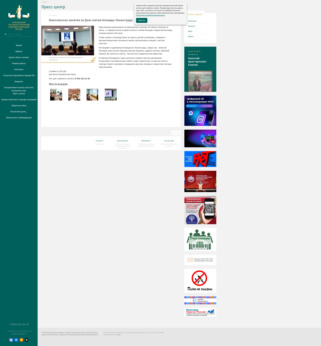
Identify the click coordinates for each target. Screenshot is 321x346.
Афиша (18, 51)
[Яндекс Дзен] (26, 340)
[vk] (16, 340)
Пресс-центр (19, 94)
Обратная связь (18, 106)
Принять (141, 20)
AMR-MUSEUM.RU (122, 141)
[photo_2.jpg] (74, 94)
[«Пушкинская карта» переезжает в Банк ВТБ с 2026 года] (200, 140)
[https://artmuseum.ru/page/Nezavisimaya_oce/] (200, 262)
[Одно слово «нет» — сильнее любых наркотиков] (200, 161)
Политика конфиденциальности (150, 15)
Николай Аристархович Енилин (197, 61)
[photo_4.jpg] (111, 94)
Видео (190, 36)
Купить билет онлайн (19, 57)
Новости (191, 26)
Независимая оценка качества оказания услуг (18, 89)
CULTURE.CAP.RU (169, 141)
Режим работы (19, 63)
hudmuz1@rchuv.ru (18, 334)
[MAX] (11, 340)
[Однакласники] (21, 340)
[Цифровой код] (200, 112)
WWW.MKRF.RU (145, 141)
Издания (19, 82)
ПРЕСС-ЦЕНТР (195, 15)
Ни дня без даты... (18, 112)
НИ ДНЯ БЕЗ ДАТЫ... (195, 51)
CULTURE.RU (99, 141)
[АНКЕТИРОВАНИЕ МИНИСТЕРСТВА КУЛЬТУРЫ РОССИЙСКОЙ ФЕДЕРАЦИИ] (200, 212)
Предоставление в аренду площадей (18, 100)
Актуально (192, 21)
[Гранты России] (200, 314)
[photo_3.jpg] (92, 94)
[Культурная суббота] (200, 302)
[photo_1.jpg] (56, 94)
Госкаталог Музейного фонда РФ (18, 76)
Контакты (18, 69)
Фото (190, 31)
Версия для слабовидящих (19, 118)
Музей (19, 45)
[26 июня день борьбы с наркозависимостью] (200, 282)
